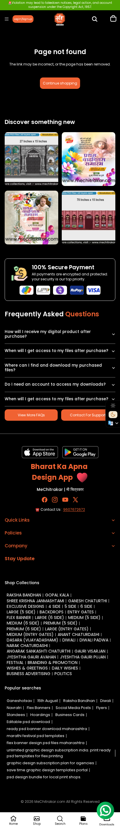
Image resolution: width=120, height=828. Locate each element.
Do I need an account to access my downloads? (55, 384)
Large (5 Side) (21, 612)
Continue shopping (60, 83)
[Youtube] (65, 499)
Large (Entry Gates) (67, 629)
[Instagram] (54, 499)
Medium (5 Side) (84, 617)
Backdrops (51, 612)
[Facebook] (44, 499)
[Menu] (6, 19)
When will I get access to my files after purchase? (56, 350)
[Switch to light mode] (113, 405)
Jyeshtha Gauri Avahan (31, 657)
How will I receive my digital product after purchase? (48, 334)
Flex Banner (19, 617)
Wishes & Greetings (27, 668)
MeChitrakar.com (49, 801)
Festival (15, 662)
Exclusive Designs (25, 606)
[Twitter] (75, 499)
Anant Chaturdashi (78, 634)
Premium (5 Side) (60, 623)
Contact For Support (88, 415)
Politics (63, 674)
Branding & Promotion (52, 662)
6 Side (86, 606)
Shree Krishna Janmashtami (35, 601)
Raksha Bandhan (24, 595)
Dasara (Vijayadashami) (32, 640)
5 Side (70, 606)
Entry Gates (81, 612)
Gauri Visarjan (90, 651)
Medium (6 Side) (23, 623)
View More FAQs (31, 415)
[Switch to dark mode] (113, 414)
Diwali (68, 640)
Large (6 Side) (49, 617)
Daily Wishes (65, 668)
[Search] (94, 19)
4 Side (54, 606)
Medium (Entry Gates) (30, 634)
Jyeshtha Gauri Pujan (83, 657)
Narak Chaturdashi (27, 645)
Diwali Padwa (94, 640)
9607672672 (74, 509)
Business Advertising (28, 674)
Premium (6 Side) (24, 629)
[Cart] (113, 19)
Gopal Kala (57, 595)
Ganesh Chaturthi (87, 601)
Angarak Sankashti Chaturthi (38, 651)
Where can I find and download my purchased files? (53, 368)
